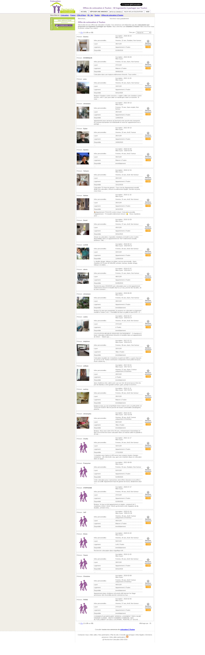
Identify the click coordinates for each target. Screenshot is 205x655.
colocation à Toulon (127, 629)
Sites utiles (93, 635)
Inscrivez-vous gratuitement (119, 18)
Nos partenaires (103, 635)
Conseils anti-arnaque (127, 635)
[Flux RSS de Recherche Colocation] (127, 637)
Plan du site (114, 635)
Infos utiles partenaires (117, 637)
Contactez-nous (83, 635)
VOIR (148, 47)
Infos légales (140, 635)
